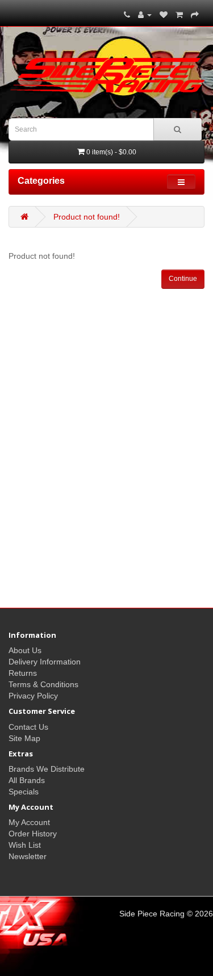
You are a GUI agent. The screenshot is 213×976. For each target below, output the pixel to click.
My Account (29, 822)
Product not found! (86, 216)
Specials (24, 791)
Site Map (24, 738)
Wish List (25, 844)
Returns (23, 673)
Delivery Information (45, 661)
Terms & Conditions (43, 684)
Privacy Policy (33, 695)
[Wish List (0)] (164, 14)
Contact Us (28, 726)
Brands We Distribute (47, 768)
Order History (33, 833)
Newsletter (28, 856)
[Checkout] (195, 14)
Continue (183, 279)
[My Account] (145, 14)
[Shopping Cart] (179, 14)
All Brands (27, 780)
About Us (25, 650)
